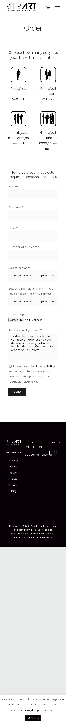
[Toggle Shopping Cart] (48, 8)
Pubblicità (19, 537)
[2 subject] (48, 74)
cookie (48, 530)
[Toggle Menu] (57, 7)
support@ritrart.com (40, 454)
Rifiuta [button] (48, 710)
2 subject (48, 88)
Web (36, 537)
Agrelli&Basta (45, 533)
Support (13, 485)
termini (29, 530)
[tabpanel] (33, 291)
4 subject (48, 132)
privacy (39, 530)
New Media (46, 537)
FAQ (13, 491)
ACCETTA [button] (33, 718)
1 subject (18, 88)
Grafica (30, 537)
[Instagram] (55, 452)
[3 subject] (19, 118)
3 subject (18, 132)
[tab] (33, 174)
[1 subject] (19, 74)
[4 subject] (48, 118)
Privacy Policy (45, 366)
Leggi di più (33, 710)
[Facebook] (49, 452)
